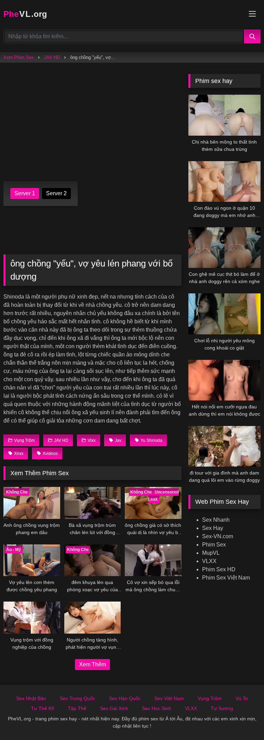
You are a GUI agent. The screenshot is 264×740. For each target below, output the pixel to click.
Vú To (241, 698)
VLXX (209, 561)
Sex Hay (212, 528)
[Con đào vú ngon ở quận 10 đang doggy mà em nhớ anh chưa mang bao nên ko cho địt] (224, 181)
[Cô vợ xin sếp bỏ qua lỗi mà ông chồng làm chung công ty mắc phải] (153, 560)
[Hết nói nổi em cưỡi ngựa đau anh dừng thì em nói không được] (224, 380)
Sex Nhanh (216, 520)
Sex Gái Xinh (114, 708)
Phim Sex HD (218, 569)
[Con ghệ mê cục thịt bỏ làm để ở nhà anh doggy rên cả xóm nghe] (224, 247)
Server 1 (24, 193)
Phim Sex (214, 545)
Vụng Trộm (210, 698)
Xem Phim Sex (18, 57)
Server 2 (56, 193)
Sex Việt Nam (169, 698)
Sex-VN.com (217, 536)
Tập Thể (77, 708)
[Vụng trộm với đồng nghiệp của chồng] (31, 618)
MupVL (211, 553)
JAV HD (52, 57)
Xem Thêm (92, 664)
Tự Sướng (222, 708)
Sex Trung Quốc (77, 698)
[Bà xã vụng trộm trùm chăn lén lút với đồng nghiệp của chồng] (92, 503)
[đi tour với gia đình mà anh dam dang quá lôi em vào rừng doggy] (224, 446)
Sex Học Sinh (156, 708)
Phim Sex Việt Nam (226, 578)
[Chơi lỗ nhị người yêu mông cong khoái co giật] (224, 313)
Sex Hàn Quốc (125, 698)
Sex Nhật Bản (31, 698)
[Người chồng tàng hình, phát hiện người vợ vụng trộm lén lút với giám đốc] (92, 618)
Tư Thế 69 (42, 708)
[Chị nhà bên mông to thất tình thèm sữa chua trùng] (224, 115)
